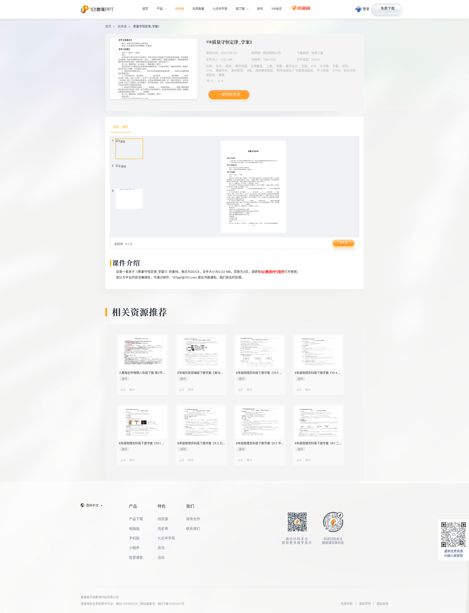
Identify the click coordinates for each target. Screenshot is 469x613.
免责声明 (347, 603)
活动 (161, 557)
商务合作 (193, 519)
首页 (108, 26)
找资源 (122, 26)
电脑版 (134, 528)
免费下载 (388, 8)
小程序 (134, 548)
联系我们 (193, 528)
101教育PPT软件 (272, 272)
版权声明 (365, 603)
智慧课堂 (136, 557)
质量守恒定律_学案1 (146, 26)
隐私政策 (382, 603)
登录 (366, 9)
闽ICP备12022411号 (171, 603)
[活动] (301, 9)
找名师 (163, 528)
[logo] (97, 9)
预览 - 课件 (120, 127)
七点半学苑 (166, 538)
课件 (124, 379)
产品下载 (136, 519)
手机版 (134, 538)
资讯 (161, 548)
